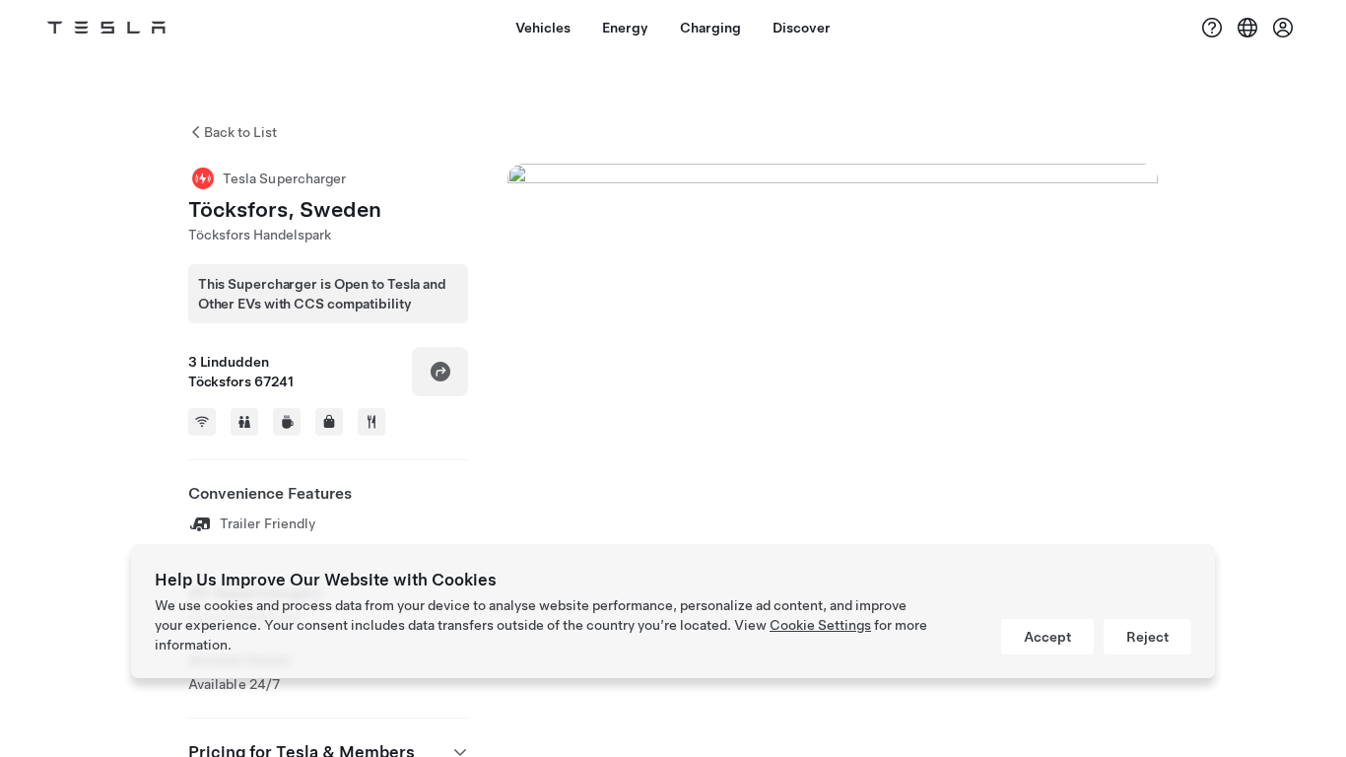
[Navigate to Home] (106, 27)
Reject (1147, 637)
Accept (1047, 637)
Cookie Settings (820, 625)
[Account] (1283, 27)
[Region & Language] (1247, 27)
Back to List (240, 132)
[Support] (1212, 27)
